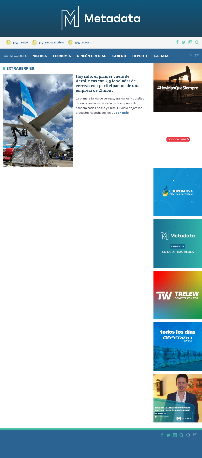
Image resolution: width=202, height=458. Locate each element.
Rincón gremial (91, 56)
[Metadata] (101, 18)
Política (39, 56)
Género (119, 56)
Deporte (140, 56)
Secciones (18, 56)
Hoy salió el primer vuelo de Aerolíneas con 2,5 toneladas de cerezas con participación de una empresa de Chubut (107, 83)
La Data (161, 56)
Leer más (121, 113)
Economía (62, 56)
